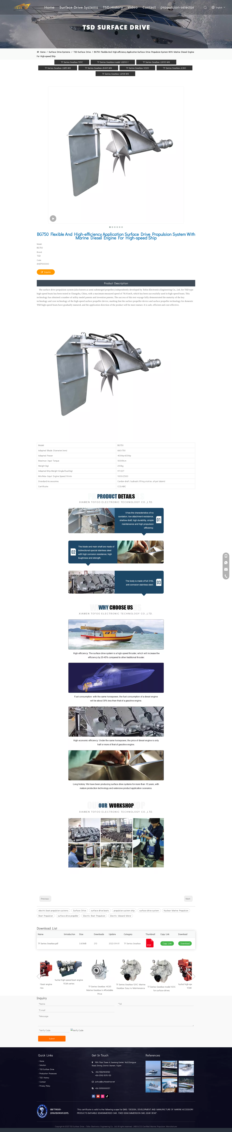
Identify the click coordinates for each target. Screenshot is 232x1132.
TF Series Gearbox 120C (72, 62)
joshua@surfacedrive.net (104, 1081)
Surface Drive (79, 910)
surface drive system (149, 910)
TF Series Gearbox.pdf (48, 943)
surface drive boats (100, 910)
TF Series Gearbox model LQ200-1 (112, 62)
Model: (39, 244)
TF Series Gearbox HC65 (137, 68)
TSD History (113, 7)
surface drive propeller (68, 915)
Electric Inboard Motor (120, 915)
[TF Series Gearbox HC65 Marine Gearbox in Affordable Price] (90, 970)
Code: (39, 260)
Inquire (47, 272)
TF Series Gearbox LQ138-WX (115, 73)
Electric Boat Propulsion (94, 915)
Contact (149, 7)
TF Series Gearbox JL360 (174, 68)
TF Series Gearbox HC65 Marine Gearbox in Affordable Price (90, 990)
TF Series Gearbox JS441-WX (98, 68)
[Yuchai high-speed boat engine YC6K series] (182, 969)
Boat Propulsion (46, 915)
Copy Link (167, 943)
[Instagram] (102, 1096)
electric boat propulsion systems (53, 910)
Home (49, 7)
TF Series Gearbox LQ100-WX (156, 62)
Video (133, 7)
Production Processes (48, 1073)
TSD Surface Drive (46, 1069)
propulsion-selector (177, 7)
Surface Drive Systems (78, 7)
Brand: (39, 252)
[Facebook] (93, 1096)
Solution (42, 1065)
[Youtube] (98, 1096)
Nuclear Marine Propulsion (176, 910)
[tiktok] (107, 1096)
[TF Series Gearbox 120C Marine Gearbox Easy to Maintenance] (121, 969)
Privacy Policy (44, 1086)
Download (185, 943)
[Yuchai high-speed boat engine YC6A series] (59, 967)
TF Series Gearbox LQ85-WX (58, 68)
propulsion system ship (124, 910)
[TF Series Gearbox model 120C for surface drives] (151, 970)
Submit (52, 1038)
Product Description (116, 283)
